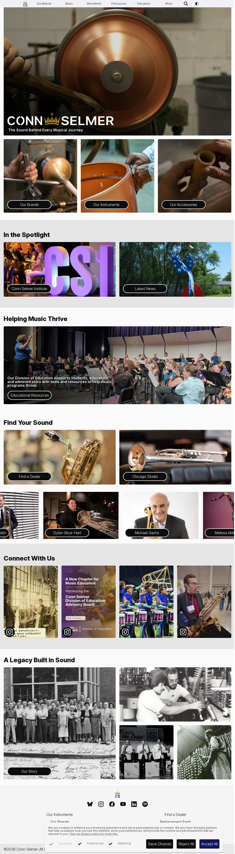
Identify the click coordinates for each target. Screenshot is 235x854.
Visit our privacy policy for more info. (94, 834)
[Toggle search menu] (185, 3)
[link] (90, 804)
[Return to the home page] (117, 794)
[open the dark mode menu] (196, 3)
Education (143, 3)
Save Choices (159, 844)
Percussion (118, 3)
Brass (69, 3)
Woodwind (94, 3)
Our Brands (44, 3)
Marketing (124, 843)
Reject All (186, 844)
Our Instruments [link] (60, 814)
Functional (65, 843)
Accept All (209, 844)
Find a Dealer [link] (175, 814)
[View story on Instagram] (31, 602)
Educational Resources (30, 395)
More (168, 3)
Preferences (95, 843)
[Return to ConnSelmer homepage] (25, 3)
